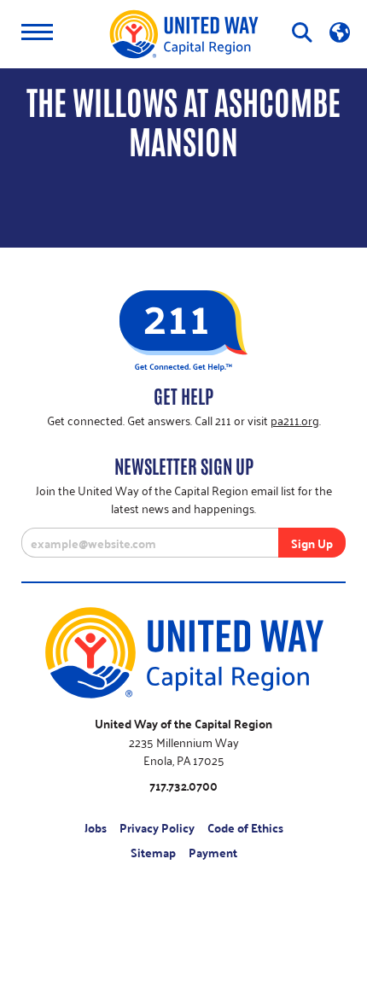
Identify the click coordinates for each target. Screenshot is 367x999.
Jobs (95, 828)
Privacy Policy (157, 828)
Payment (213, 853)
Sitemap (153, 853)
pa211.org (295, 419)
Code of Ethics (245, 828)
